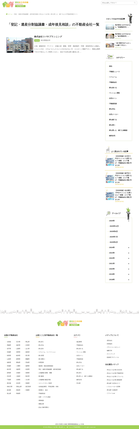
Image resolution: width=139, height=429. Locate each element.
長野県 (18, 352)
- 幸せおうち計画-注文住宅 (114, 369)
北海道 (9, 341)
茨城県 (9, 366)
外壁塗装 (41, 362)
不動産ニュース (114, 71)
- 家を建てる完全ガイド (113, 383)
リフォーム (113, 77)
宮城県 (9, 352)
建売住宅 (112, 135)
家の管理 (41, 355)
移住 (110, 66)
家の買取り (42, 359)
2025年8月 (113, 231)
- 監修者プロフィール (112, 357)
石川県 (18, 341)
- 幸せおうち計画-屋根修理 (114, 380)
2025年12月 (114, 226)
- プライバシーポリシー (113, 347)
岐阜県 (18, 355)
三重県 (18, 366)
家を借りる (113, 87)
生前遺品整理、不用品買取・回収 (48, 386)
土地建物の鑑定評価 (44, 379)
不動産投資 (113, 103)
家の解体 (41, 376)
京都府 (18, 373)
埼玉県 (9, 376)
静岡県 (18, 359)
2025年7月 (113, 237)
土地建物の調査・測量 (45, 373)
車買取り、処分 (43, 390)
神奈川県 (9, 386)
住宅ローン (113, 98)
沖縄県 (28, 390)
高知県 (28, 362)
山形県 (9, 359)
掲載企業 (41, 404)
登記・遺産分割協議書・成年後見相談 (50, 369)
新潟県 (9, 390)
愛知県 (18, 362)
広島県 (28, 345)
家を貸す (41, 348)
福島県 (9, 362)
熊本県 (28, 376)
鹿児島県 (28, 386)
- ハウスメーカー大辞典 (113, 386)
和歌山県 (19, 386)
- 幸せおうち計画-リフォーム (114, 376)
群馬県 (9, 373)
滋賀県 (18, 369)
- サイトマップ (110, 354)
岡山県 (28, 341)
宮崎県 (28, 383)
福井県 (18, 345)
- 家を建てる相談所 (112, 390)
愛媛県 (28, 359)
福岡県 (28, 366)
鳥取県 (18, 390)
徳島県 (28, 352)
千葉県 (9, 379)
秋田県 (9, 355)
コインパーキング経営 (45, 383)
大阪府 (18, 376)
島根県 (18, 393)
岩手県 (9, 348)
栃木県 (9, 369)
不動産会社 (113, 82)
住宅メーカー (113, 114)
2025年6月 (113, 242)
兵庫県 (18, 379)
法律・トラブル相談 (44, 397)
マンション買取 (114, 93)
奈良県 (18, 383)
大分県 (28, 379)
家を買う (112, 125)
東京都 (9, 383)
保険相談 (41, 400)
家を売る (112, 109)
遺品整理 (79, 341)
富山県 (9, 393)
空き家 (78, 383)
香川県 (28, 355)
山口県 (28, 348)
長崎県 (28, 373)
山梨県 (18, 348)
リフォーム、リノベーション (47, 352)
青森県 (9, 345)
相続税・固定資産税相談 (46, 366)
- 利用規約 (109, 344)
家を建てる (113, 119)
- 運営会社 (109, 340)
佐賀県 (28, 369)
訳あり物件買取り (44, 407)
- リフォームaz (110, 393)
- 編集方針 (109, 350)
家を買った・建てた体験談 (118, 130)
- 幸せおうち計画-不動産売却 (114, 373)
